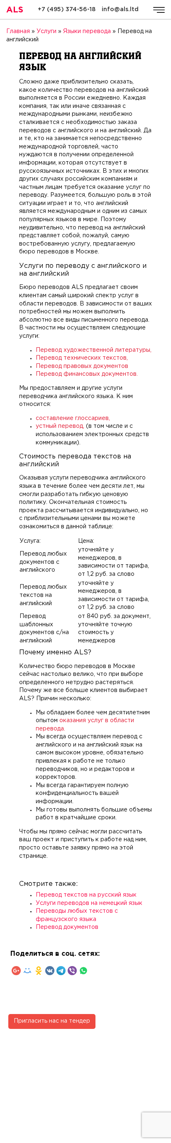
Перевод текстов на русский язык (86, 894)
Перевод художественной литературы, (93, 350)
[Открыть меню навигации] (159, 10)
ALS (14, 10)
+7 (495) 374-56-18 (66, 9)
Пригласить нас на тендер (52, 1021)
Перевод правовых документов (82, 366)
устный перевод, (60, 426)
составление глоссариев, (73, 418)
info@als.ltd (120, 9)
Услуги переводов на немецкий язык (89, 903)
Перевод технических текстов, (82, 358)
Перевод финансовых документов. (87, 374)
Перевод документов (67, 927)
